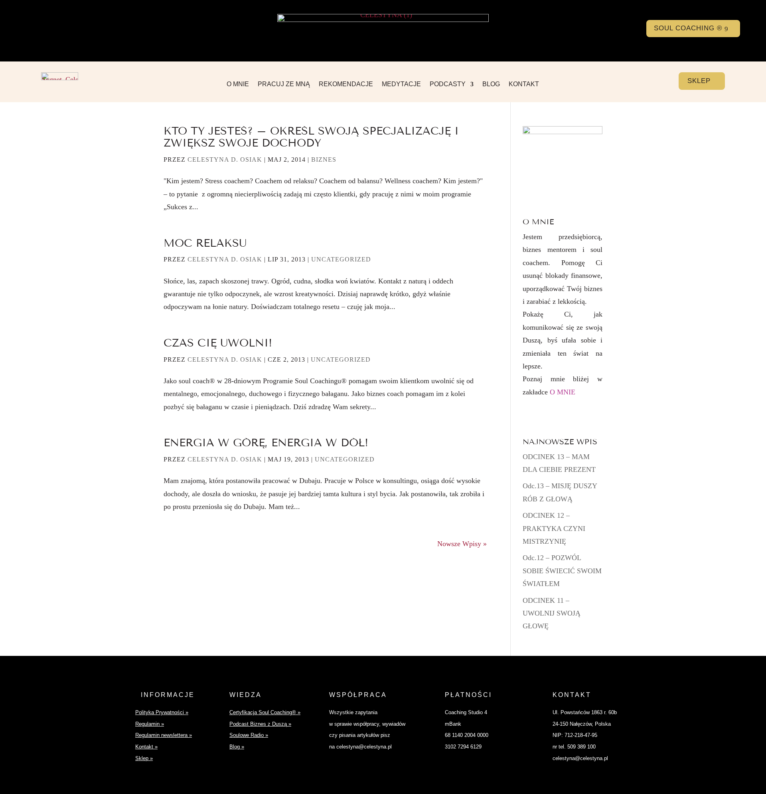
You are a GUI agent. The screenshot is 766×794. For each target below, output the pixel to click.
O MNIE (238, 84)
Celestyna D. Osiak (225, 159)
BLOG (491, 84)
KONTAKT (524, 84)
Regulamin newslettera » (163, 735)
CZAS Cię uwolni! (218, 343)
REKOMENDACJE (346, 84)
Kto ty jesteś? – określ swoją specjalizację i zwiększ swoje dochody (311, 137)
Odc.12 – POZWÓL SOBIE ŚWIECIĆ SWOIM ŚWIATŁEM (562, 571)
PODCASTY (448, 84)
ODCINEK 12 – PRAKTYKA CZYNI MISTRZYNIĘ (554, 528)
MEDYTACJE (401, 84)
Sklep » (144, 758)
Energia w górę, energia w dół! (266, 442)
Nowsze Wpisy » (462, 544)
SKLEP (699, 81)
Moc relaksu (205, 243)
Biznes (323, 159)
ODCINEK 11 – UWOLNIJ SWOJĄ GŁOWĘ (551, 613)
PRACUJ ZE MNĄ (284, 84)
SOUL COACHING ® (688, 28)
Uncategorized (341, 259)
